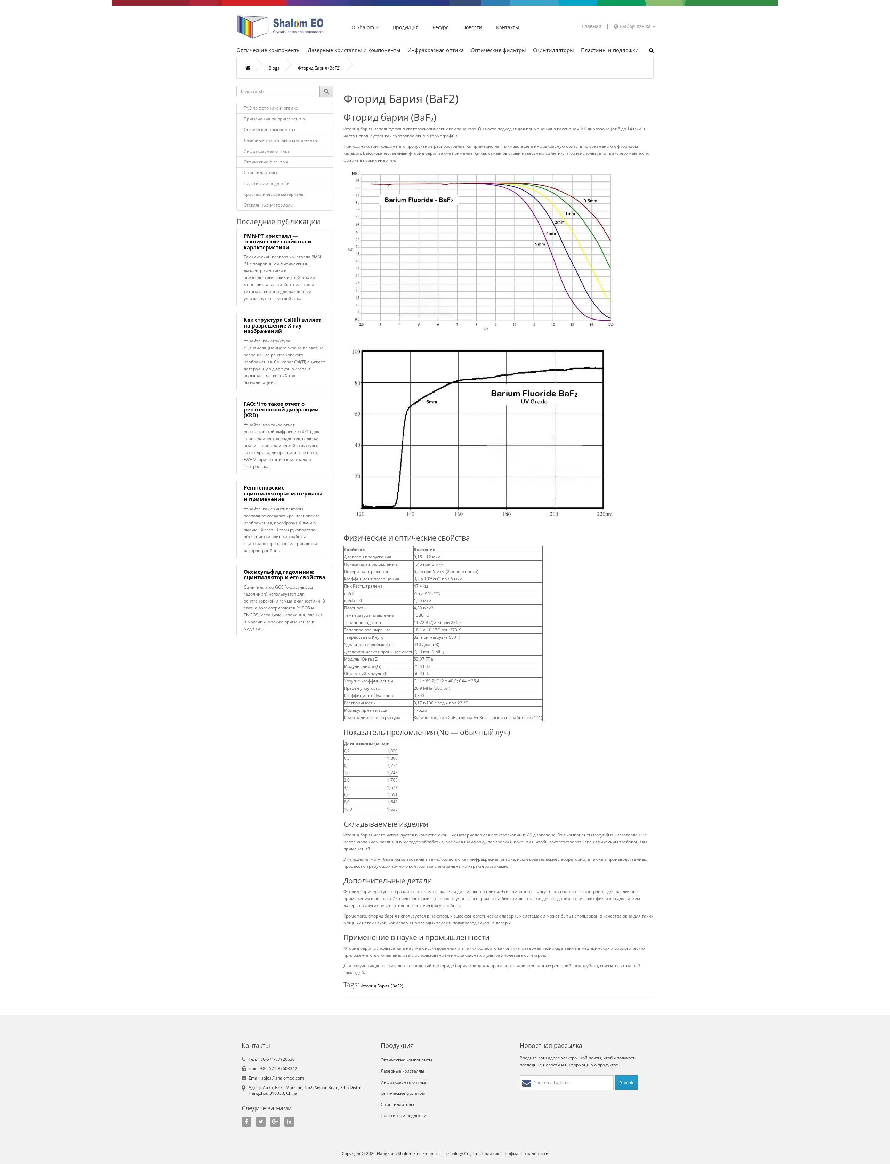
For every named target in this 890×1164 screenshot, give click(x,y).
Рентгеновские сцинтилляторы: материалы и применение (283, 493)
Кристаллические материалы (274, 194)
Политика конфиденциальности (515, 1153)
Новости (472, 28)
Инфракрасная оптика (435, 50)
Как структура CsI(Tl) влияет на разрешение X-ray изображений (282, 325)
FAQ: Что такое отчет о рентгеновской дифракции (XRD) (281, 409)
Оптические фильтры (498, 50)
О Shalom (363, 28)
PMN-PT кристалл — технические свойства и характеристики (278, 241)
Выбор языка (635, 26)
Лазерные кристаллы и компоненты (354, 50)
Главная (591, 26)
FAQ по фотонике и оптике (271, 108)
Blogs (274, 68)
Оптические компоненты (268, 50)
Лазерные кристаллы (402, 1071)
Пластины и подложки (610, 50)
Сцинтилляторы (553, 50)
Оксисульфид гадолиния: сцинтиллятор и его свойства (284, 574)
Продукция (406, 28)
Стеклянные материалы (268, 205)
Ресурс (440, 28)
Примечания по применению (274, 119)
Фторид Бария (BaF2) (319, 68)
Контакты (507, 28)
